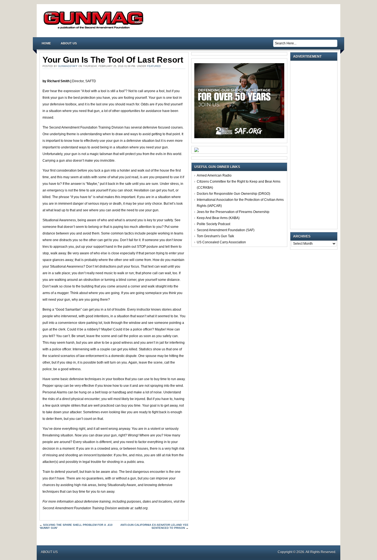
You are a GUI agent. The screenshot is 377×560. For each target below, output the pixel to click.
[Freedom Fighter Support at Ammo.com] (196, 151)
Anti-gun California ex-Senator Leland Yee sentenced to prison (154, 526)
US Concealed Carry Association (221, 242)
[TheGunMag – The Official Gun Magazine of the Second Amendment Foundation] (94, 28)
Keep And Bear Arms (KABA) (218, 218)
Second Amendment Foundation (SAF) (225, 230)
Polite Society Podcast (213, 224)
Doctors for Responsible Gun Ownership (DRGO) (233, 194)
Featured (154, 66)
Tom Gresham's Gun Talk (215, 236)
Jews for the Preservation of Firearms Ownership (233, 212)
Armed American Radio (214, 175)
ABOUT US (69, 43)
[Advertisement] (315, 145)
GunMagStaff (68, 66)
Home (46, 43)
